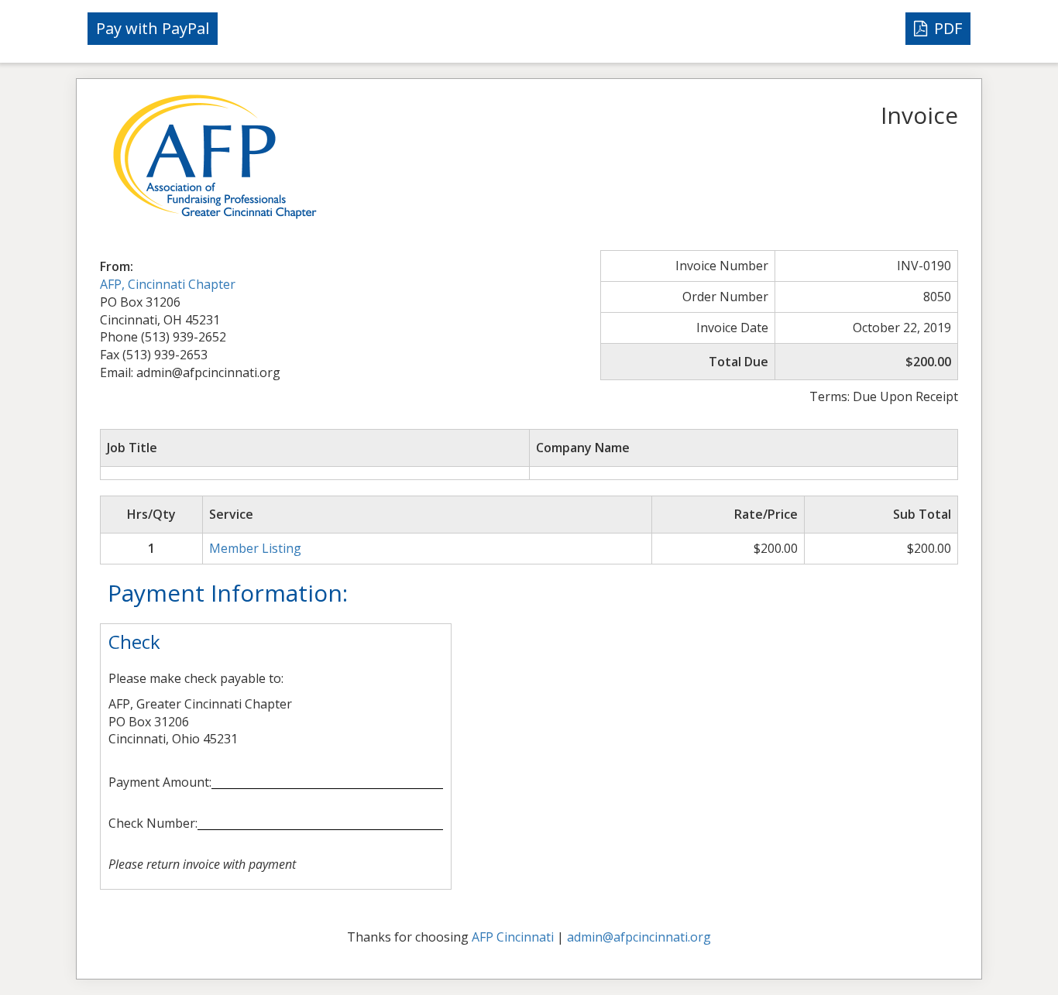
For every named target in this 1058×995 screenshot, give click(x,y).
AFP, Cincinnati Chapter (167, 284)
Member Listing (255, 548)
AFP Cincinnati (513, 936)
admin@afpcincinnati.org (639, 936)
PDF (946, 28)
